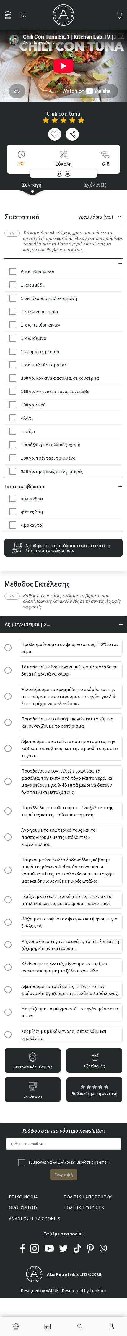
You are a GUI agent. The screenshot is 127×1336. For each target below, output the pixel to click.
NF (67, 173)
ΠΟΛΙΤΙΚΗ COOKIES (84, 1208)
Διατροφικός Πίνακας (32, 1067)
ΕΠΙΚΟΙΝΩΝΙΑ (23, 1197)
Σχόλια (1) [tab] (95, 184)
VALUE (52, 1290)
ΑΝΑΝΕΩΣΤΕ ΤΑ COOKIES (34, 1219)
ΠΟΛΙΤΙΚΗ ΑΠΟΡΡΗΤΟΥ (88, 1197)
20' (21, 163)
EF (59, 173)
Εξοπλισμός (94, 1066)
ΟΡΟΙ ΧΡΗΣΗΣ (23, 1208)
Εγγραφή (63, 1174)
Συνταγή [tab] (31, 184)
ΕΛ (23, 15)
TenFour (97, 1290)
